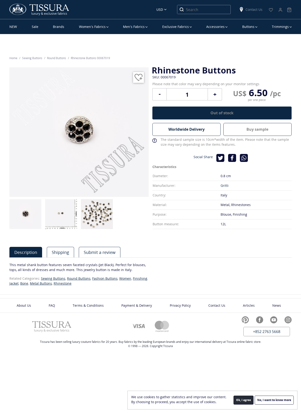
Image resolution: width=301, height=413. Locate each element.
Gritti (225, 185)
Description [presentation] (25, 252)
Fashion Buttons (105, 278)
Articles (249, 305)
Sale (35, 26)
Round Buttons (79, 278)
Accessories (215, 26)
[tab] (25, 252)
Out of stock (222, 112)
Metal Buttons (41, 283)
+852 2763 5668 (266, 331)
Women (125, 278)
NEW (13, 26)
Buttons (248, 26)
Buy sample (257, 129)
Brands (58, 26)
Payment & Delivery (136, 305)
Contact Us (254, 9)
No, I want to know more (274, 400)
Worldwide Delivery (186, 129)
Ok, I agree (243, 400)
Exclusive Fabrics (175, 26)
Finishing (140, 278)
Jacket (14, 283)
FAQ (52, 305)
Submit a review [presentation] (99, 252)
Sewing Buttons (53, 278)
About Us (24, 305)
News (276, 305)
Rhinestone (62, 283)
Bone (24, 283)
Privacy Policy (180, 305)
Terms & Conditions (88, 305)
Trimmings (280, 26)
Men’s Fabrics (134, 26)
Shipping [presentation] (60, 252)
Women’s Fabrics (92, 26)
